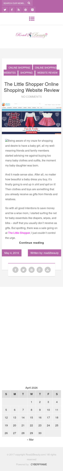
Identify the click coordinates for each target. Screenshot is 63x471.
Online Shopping (19, 67)
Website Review (47, 72)
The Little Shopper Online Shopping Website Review (31, 86)
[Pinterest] (26, 10)
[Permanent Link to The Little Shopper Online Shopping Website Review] (31, 133)
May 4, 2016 (11, 253)
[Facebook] (12, 10)
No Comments (31, 97)
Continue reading (31, 243)
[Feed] (19, 10)
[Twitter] (5, 10)
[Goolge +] (32, 10)
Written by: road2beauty (44, 253)
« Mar (30, 439)
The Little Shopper (18, 233)
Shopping (26, 72)
